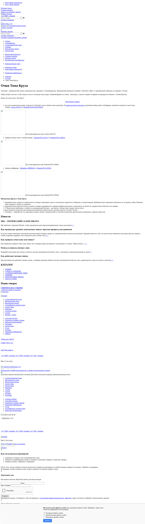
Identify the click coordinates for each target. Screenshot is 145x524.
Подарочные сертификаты (14, 60)
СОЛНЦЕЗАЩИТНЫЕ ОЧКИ (16, 273)
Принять (47, 520)
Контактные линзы (12, 303)
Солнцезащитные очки (13, 299)
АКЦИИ (8, 269)
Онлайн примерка (7, 20)
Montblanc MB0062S (27, 168)
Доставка (8, 324)
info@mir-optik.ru (7, 350)
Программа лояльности (13, 3)
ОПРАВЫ (8, 275)
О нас (7, 328)
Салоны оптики (11, 311)
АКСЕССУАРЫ (11, 279)
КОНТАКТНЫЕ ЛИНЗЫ (14, 277)
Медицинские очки (12, 301)
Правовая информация (13, 73)
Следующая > (16, 290)
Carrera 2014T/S (16, 107)
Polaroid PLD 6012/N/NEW (33, 107)
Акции (7, 391)
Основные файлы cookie (54, 513)
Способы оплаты (11, 318)
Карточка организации (13, 322)
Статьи (7, 313)
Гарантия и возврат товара (14, 320)
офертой (68, 498)
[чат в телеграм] (19, 444)
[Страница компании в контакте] (16, 26)
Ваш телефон (5, 485)
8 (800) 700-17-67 (7, 343)
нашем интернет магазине (74, 105)
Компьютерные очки (12, 64)
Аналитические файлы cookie (55, 515)
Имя (22, 483)
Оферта (8, 334)
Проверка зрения (20, 37)
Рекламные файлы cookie (54, 517)
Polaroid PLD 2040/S (57, 138)
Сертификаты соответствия (15, 305)
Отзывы (8, 330)
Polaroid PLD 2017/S (41, 138)
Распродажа (9, 326)
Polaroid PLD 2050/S (44, 168)
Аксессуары (9, 307)
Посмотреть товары (72, 102)
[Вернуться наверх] (4, 448)
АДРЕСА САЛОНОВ (13, 271)
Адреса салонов (6, 28)
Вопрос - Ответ (10, 315)
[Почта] (4, 26)
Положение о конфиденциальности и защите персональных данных (25, 370)
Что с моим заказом (12, 4)
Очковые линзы (11, 67)
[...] (72, 225)
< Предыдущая (6, 290)
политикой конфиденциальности (52, 498)
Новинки (8, 309)
